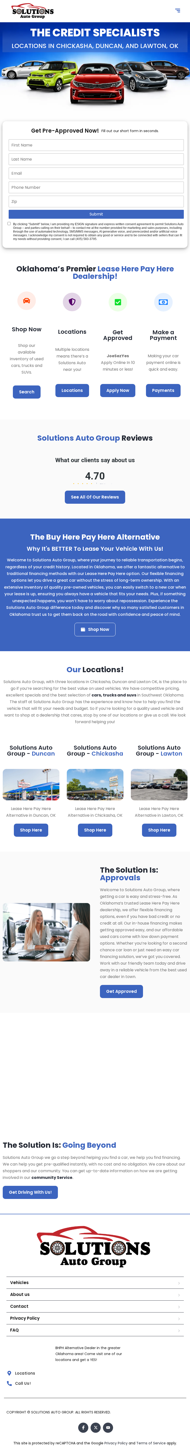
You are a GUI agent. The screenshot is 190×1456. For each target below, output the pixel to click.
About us (20, 1294)
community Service (51, 1177)
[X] (96, 1428)
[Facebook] (83, 1428)
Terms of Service (151, 1443)
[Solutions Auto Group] (33, 11)
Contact (19, 1306)
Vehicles (19, 1283)
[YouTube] (108, 1428)
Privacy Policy (25, 1318)
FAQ (14, 1330)
